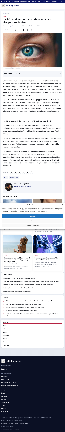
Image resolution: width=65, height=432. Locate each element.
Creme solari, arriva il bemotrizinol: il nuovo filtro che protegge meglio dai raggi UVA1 (17, 260)
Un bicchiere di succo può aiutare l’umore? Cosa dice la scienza (25, 307)
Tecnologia (6, 335)
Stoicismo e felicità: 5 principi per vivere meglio (17, 291)
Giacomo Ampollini (8, 26)
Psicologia (6, 345)
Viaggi (5, 339)
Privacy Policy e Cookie (8, 383)
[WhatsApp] (23, 30)
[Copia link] (31, 30)
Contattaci (5, 380)
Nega (32, 220)
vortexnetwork (15, 429)
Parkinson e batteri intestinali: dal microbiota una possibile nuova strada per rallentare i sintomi (32, 315)
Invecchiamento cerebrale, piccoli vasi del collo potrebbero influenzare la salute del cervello (30, 281)
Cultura (5, 342)
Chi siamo (4, 376)
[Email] (27, 30)
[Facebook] (15, 30)
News (4, 16)
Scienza (5, 329)
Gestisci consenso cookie (9, 386)
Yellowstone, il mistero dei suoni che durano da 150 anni (26, 1)
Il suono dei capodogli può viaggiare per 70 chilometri (21, 310)
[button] (62, 205)
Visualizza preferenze (33, 225)
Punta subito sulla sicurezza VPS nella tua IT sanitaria (46, 259)
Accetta (32, 216)
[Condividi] (11, 30)
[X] (19, 30)
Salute (5, 332)
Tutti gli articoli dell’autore (22, 186)
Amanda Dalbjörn (10, 68)
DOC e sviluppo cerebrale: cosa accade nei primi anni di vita (23, 304)
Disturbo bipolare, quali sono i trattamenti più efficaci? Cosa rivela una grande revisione (32, 301)
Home (4, 13)
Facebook (4, 369)
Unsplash (18, 68)
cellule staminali (14, 177)
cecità (5, 177)
